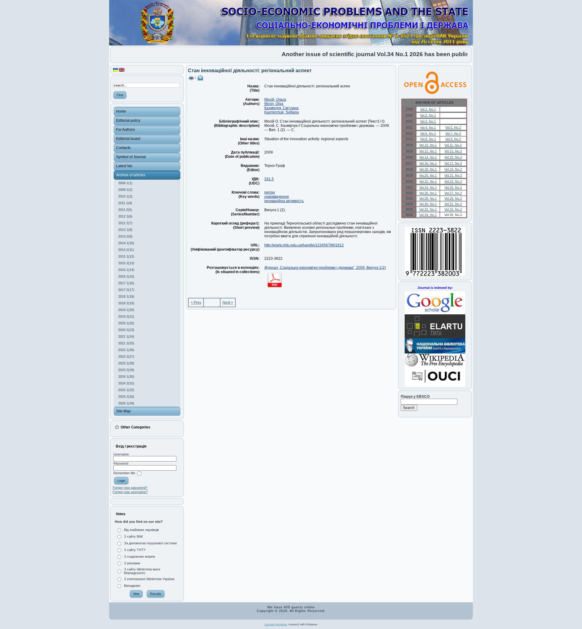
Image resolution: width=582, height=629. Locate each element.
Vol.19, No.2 (453, 169)
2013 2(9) (125, 236)
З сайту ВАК (133, 536)
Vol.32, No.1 (428, 209)
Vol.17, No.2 (453, 163)
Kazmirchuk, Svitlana (281, 112)
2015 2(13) (126, 263)
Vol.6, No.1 (428, 133)
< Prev (196, 302)
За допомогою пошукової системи (150, 543)
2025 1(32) (126, 390)
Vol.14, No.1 (428, 157)
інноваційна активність (284, 201)
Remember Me (124, 473)
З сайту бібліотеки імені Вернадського (142, 571)
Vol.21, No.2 (453, 175)
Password (120, 463)
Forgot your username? (130, 492)
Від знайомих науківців (141, 530)
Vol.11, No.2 (453, 145)
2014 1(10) (126, 243)
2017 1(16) (126, 283)
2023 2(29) (126, 370)
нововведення (276, 196)
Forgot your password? (130, 487)
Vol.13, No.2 (453, 151)
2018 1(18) (126, 296)
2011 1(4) (125, 203)
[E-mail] (200, 77)
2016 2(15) (126, 276)
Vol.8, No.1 (428, 139)
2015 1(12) (126, 256)
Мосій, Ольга (275, 99)
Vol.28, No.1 (428, 198)
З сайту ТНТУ (135, 550)
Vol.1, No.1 (428, 109)
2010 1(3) (125, 196)
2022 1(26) (126, 350)
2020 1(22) (126, 323)
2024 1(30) (126, 376)
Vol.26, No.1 (428, 193)
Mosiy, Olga (273, 104)
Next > (227, 302)
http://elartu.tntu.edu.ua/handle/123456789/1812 (304, 245)
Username (121, 454)
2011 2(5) (125, 209)
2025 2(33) (126, 396)
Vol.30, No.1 (428, 204)
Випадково (132, 585)
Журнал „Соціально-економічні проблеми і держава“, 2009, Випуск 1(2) (325, 267)
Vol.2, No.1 (428, 115)
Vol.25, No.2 (453, 187)
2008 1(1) (125, 183)
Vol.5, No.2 (453, 127)
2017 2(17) (126, 290)
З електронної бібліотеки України (149, 579)
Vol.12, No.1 (428, 151)
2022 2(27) (126, 356)
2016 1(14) (126, 270)
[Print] (191, 77)
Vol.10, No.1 (428, 145)
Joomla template (275, 624)
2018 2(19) (126, 303)
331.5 (269, 179)
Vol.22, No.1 (428, 181)
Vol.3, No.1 (428, 121)
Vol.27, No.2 (453, 193)
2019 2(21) (126, 316)
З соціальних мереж (139, 556)
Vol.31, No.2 (453, 204)
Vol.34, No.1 (428, 215)
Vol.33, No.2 (453, 209)
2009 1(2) (125, 189)
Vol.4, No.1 (428, 127)
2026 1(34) (126, 403)
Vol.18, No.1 (428, 169)
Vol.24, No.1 (428, 187)
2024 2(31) (126, 383)
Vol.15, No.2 (453, 157)
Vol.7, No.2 (453, 133)
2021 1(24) (126, 336)
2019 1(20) (126, 310)
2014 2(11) (126, 250)
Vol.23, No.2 (453, 181)
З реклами (132, 563)
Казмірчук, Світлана (281, 108)
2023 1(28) (126, 363)
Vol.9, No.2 (453, 139)
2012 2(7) (125, 223)
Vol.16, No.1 (428, 163)
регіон (269, 192)
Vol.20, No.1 (428, 175)
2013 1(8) (125, 230)
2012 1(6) (125, 216)
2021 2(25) (126, 343)
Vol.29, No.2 (453, 198)
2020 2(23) (126, 330)
